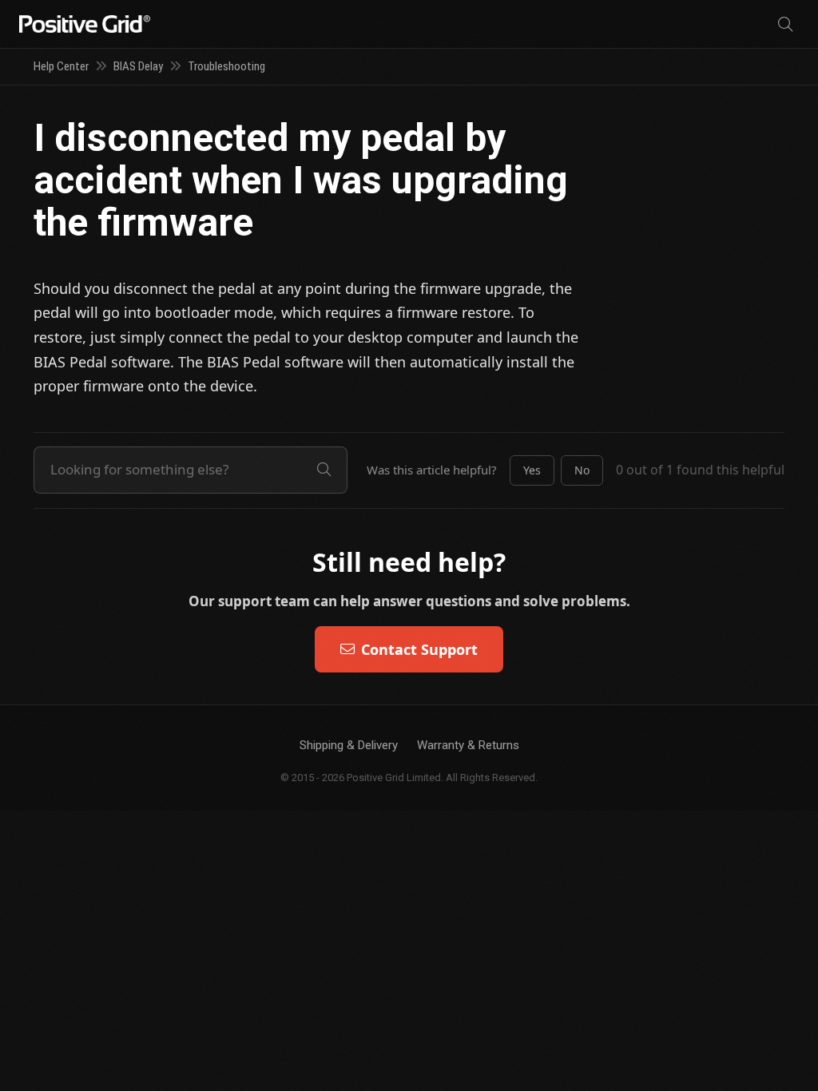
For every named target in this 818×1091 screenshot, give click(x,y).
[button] (532, 470)
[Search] (785, 24)
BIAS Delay (138, 66)
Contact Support (419, 649)
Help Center (61, 66)
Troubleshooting (226, 66)
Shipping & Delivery (349, 745)
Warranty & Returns (468, 745)
